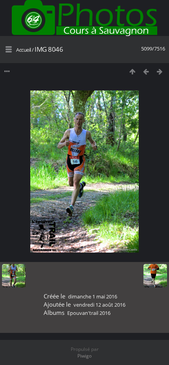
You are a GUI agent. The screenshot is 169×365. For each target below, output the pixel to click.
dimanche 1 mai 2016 (92, 296)
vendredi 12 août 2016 (99, 304)
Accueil (23, 49)
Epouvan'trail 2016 (88, 312)
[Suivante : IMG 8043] (160, 71)
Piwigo (84, 355)
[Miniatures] (132, 71)
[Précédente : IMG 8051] (146, 71)
